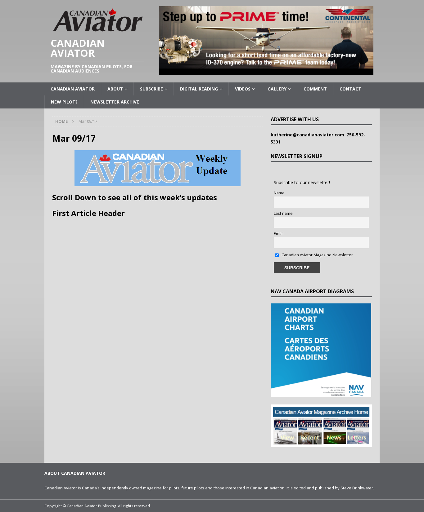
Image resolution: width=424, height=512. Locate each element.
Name (279, 193)
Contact (350, 89)
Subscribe (151, 89)
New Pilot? (64, 102)
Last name (283, 213)
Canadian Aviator (73, 89)
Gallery (277, 89)
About (115, 89)
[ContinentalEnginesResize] (266, 71)
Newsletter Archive (114, 102)
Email (278, 233)
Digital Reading (199, 89)
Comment (315, 89)
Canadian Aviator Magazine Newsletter (317, 255)
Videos (242, 89)
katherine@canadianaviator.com (309, 135)
